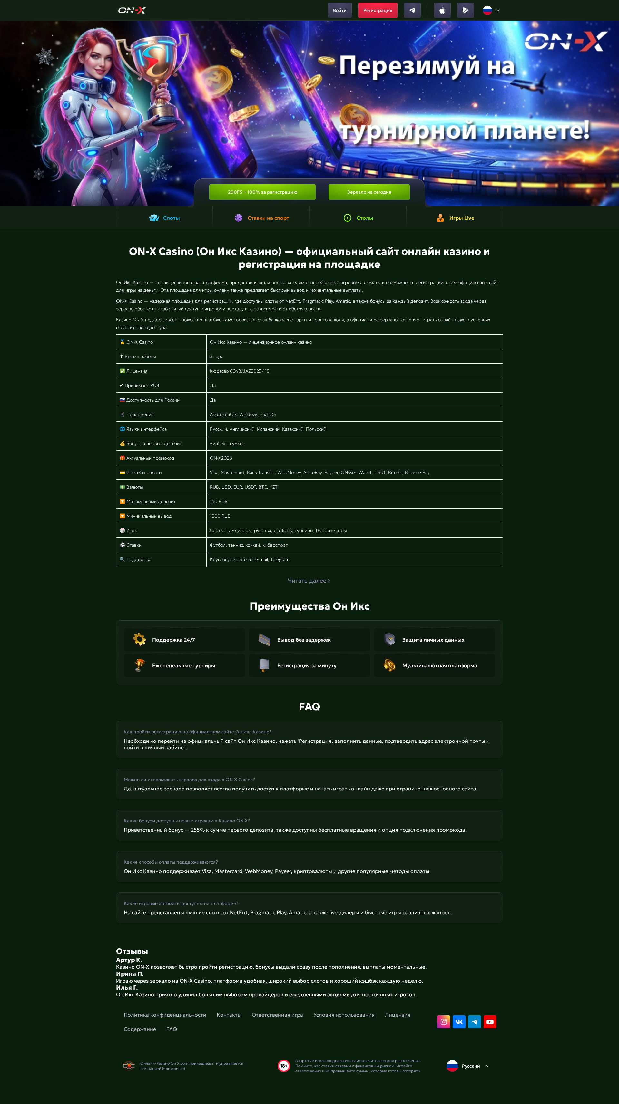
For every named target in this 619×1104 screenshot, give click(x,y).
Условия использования (344, 1015)
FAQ (171, 1029)
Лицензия (397, 1015)
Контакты (229, 1015)
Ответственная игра (277, 1015)
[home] (132, 10)
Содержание (140, 1029)
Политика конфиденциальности (165, 1015)
